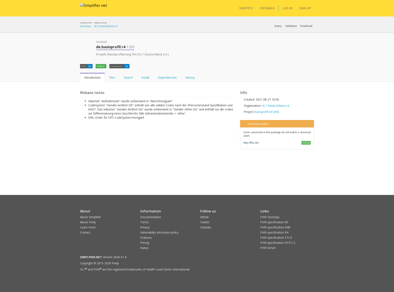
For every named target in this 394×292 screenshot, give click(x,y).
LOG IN (287, 8)
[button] (278, 26)
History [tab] (190, 77)
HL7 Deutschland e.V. (106, 26)
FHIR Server (268, 248)
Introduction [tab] (92, 77)
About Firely (88, 222)
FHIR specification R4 (274, 232)
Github (204, 217)
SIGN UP (305, 8)
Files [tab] (112, 77)
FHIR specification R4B (275, 227)
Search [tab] (128, 77)
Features (146, 237)
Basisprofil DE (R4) (266, 112)
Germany (85, 26)
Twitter (205, 222)
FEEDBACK (267, 8)
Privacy (145, 227)
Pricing (144, 243)
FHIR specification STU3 (276, 237)
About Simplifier (90, 217)
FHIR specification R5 (274, 222)
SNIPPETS (246, 8)
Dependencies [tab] (167, 77)
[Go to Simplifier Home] (93, 8)
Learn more (88, 227)
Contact (85, 232)
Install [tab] (145, 77)
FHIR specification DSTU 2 (277, 243)
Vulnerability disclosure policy (159, 232)
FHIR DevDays (269, 217)
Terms (144, 222)
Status (144, 248)
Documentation (150, 217)
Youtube (205, 227)
